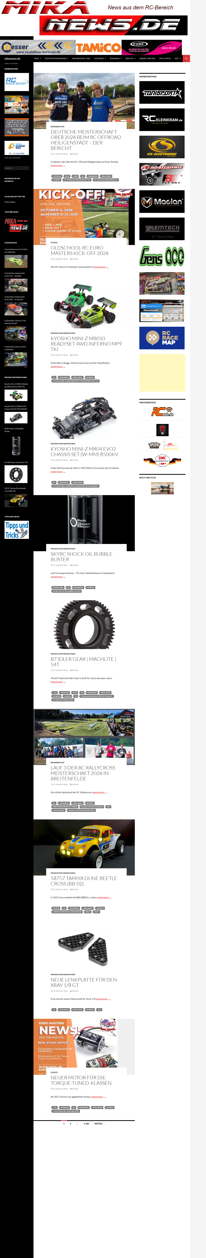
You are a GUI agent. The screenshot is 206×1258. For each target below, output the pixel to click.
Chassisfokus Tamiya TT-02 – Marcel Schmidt (16, 321)
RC (83, 176)
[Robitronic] (162, 174)
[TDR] (17, 127)
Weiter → (99, 1123)
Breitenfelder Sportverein (65, 807)
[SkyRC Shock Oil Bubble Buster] (16, 445)
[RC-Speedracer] (155, 445)
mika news (106, 176)
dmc (67, 176)
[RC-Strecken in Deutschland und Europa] (170, 445)
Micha (75, 154)
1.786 (86, 1123)
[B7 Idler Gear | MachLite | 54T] (16, 474)
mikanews (92, 176)
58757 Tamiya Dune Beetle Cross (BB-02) (84, 881)
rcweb (56, 908)
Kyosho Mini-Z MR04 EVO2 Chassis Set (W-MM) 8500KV (84, 451)
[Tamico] (98, 47)
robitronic (58, 587)
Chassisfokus (11, 243)
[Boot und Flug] (162, 488)
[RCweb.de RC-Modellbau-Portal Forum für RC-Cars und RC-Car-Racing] (162, 413)
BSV (108, 807)
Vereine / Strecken (147, 58)
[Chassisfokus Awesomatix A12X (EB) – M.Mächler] (16, 308)
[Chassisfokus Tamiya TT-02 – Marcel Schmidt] (16, 333)
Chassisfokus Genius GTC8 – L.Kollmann (16, 348)
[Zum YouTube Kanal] (17, 225)
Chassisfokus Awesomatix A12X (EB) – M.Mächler (15, 298)
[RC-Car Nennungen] (162, 310)
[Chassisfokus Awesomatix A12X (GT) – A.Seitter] (16, 285)
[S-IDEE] (152, 47)
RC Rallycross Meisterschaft (82, 810)
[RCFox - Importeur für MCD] (17, 104)
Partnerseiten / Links (81, 58)
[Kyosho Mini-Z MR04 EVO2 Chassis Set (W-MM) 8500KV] (16, 417)
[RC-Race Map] (162, 338)
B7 (76, 696)
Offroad (57, 176)
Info (177, 58)
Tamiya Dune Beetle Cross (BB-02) (67, 912)
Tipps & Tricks (165, 58)
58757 (97, 912)
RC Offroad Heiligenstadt (106, 180)
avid (75, 693)
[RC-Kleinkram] (162, 119)
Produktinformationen (55, 58)
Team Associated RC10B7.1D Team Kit (97, 696)
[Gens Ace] (162, 256)
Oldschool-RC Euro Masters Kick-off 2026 (80, 250)
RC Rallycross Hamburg (92, 807)
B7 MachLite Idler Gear (63, 700)
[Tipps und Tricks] (17, 529)
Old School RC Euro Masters (66, 1111)
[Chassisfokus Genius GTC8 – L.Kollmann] (16, 360)
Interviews (99, 58)
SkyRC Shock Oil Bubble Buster (82, 556)
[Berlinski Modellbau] (37, 47)
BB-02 (88, 912)
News (36, 58)
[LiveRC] (162, 429)
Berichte (129, 58)
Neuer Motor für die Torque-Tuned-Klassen (81, 1080)
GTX (99, 1010)
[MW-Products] (162, 201)
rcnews (56, 180)
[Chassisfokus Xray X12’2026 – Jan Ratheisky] (16, 261)
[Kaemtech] (162, 228)
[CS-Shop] (162, 146)
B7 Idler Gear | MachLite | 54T (83, 661)
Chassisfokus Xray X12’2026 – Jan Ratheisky (17, 250)
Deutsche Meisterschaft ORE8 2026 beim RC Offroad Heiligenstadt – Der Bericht (86, 140)
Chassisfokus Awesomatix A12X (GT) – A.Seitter (15, 274)
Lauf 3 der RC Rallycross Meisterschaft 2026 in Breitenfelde (83, 773)
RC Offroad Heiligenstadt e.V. (77, 180)
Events (54, 242)
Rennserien (115, 58)
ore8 (75, 176)
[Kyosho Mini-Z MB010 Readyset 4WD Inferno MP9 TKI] (16, 395)
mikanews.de (12, 58)
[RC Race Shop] (17, 82)
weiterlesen (58, 165)
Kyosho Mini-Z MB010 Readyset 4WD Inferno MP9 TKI (86, 343)
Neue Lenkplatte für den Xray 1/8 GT (84, 982)
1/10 (55, 693)
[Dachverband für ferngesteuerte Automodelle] (162, 460)
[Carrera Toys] (162, 283)
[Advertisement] (162, 373)
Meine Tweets (10, 202)
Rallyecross (58, 810)
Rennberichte (57, 126)
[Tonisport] (162, 92)
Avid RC (67, 696)
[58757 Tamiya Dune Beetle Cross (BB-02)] (16, 500)
